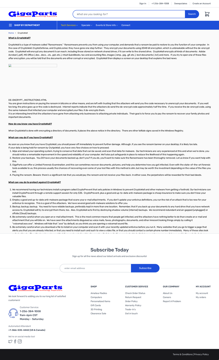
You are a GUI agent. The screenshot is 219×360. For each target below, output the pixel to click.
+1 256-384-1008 (160, 3)
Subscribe (145, 268)
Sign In (142, 3)
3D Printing (96, 309)
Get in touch (131, 313)
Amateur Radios (99, 293)
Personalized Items (100, 301)
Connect (126, 25)
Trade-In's (130, 309)
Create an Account (202, 3)
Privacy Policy (201, 354)
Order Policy (131, 301)
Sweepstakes (180, 3)
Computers (96, 297)
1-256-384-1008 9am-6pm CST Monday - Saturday (32, 315)
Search (192, 14)
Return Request (133, 297)
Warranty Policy (133, 305)
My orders (201, 297)
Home (11, 33)
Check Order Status (135, 293)
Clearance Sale (98, 313)
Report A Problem (172, 301)
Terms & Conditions (183, 354)
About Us (167, 293)
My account (202, 293)
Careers (167, 297)
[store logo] (32, 14)
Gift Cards (96, 305)
